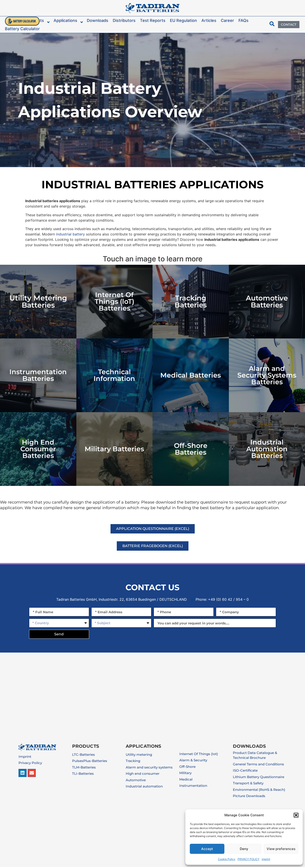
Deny (244, 849)
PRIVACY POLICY (248, 859)
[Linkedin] (23, 773)
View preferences (281, 849)
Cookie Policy (226, 859)
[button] (296, 815)
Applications (143, 746)
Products (85, 746)
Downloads (249, 746)
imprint (266, 859)
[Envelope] (32, 773)
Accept (207, 849)
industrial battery (70, 234)
